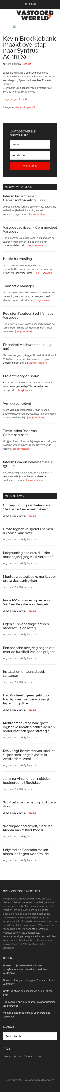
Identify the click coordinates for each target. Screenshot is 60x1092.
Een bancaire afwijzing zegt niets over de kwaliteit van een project (29, 650)
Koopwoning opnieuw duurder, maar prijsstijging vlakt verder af (28, 555)
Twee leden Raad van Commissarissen (20, 433)
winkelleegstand (35, 1056)
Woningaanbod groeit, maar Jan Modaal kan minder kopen (27, 828)
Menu (32, 4)
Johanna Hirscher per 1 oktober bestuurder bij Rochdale (27, 781)
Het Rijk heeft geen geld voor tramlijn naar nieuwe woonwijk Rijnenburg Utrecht (26, 699)
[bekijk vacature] (37, 214)
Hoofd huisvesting (17, 259)
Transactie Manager (18, 286)
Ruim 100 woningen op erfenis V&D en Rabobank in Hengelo (26, 602)
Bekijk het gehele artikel (15, 99)
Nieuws (18, 107)
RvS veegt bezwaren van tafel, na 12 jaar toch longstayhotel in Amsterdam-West (29, 755)
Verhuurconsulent (17, 403)
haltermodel (8, 1056)
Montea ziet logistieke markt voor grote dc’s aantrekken (29, 579)
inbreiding (18, 1056)
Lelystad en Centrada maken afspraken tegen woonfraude (26, 852)
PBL (25, 1056)
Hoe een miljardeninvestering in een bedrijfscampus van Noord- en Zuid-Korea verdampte (26, 969)
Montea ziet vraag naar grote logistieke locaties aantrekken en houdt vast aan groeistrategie (29, 727)
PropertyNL (30, 107)
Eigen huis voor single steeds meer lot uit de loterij (26, 626)
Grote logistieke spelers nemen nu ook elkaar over (28, 531)
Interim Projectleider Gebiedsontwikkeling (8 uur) (24, 198)
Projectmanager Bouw (21, 376)
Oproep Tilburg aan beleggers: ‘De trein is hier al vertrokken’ (27, 507)
